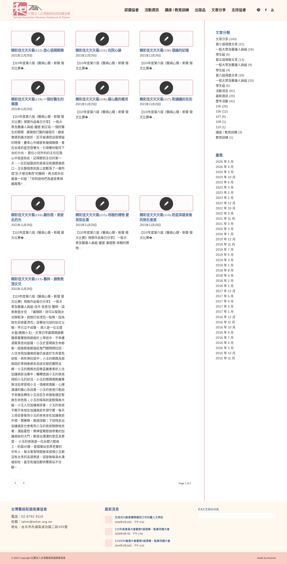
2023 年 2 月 (225, 192)
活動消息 (222, 91)
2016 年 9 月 (225, 332)
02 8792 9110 (32, 516)
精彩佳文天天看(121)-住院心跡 (98, 50)
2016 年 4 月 (225, 343)
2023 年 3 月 (225, 187)
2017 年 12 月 (225, 291)
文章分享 (222, 39)
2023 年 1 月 (225, 198)
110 (218, 127)
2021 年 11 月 (225, 218)
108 (218, 122)
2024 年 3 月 (225, 172)
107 (218, 116)
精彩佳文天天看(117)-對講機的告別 (166, 99)
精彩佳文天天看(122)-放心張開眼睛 (37, 50)
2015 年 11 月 (225, 358)
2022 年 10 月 (225, 208)
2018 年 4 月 (225, 275)
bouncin (271, 558)
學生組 (220, 54)
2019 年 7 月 (225, 249)
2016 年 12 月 (225, 317)
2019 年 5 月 (225, 254)
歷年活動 (222, 101)
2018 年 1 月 (225, 286)
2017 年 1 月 (225, 311)
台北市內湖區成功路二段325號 (44, 527)
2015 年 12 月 (225, 353)
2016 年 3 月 (225, 348)
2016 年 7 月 (225, 337)
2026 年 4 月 (225, 167)
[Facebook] (265, 10)
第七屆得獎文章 (227, 44)
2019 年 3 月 (225, 260)
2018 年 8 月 (225, 270)
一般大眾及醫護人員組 (231, 49)
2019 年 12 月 (225, 239)
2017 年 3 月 (225, 306)
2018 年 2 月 (225, 280)
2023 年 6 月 (225, 182)
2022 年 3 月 (225, 213)
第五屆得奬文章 (227, 59)
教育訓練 (222, 137)
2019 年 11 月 (225, 244)
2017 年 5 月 (225, 296)
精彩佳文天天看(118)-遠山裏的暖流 (102, 99)
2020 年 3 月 (225, 229)
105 (218, 106)
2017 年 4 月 (225, 301)
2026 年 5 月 (225, 161)
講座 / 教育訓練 (226, 132)
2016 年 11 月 (225, 322)
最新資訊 (222, 96)
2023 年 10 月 (225, 177)
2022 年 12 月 (225, 203)
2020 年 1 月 (225, 234)
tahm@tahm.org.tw (36, 521)
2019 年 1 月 (225, 265)
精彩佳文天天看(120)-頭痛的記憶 (164, 50)
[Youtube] (272, 10)
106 (218, 111)
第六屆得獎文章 (227, 75)
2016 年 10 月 (225, 327)
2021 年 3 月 (225, 224)
